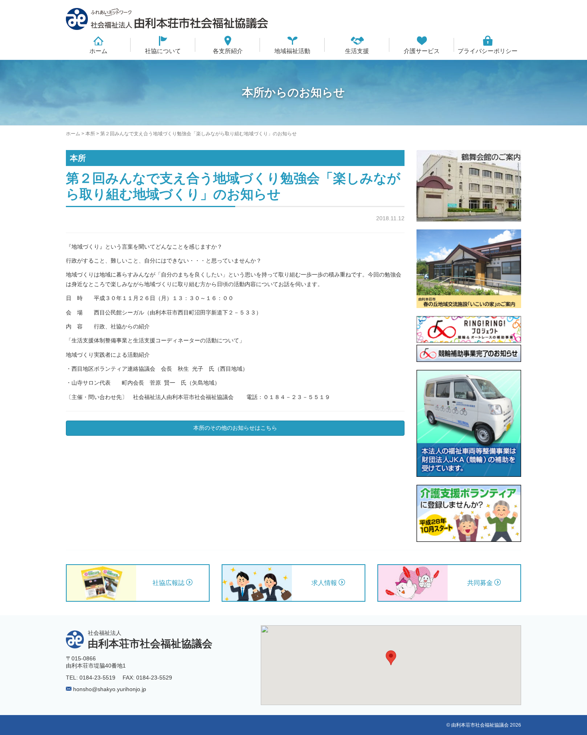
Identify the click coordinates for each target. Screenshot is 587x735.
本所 (90, 133)
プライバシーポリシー (488, 50)
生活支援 (357, 50)
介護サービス (422, 50)
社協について (163, 50)
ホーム (98, 50)
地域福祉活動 (292, 50)
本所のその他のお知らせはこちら (235, 428)
